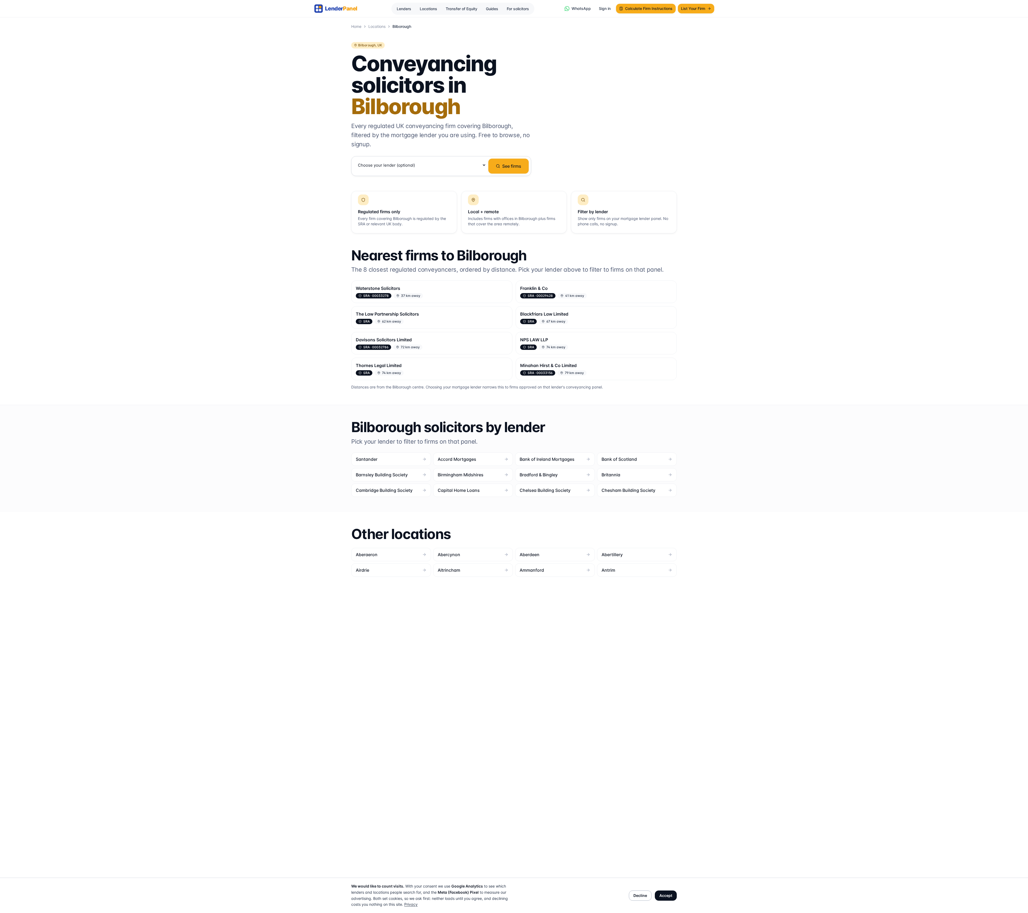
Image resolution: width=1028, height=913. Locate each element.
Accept (665, 895)
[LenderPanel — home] (339, 8)
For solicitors (518, 8)
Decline (640, 895)
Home (356, 26)
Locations (428, 8)
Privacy (411, 904)
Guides (492, 8)
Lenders (404, 8)
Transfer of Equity (461, 8)
